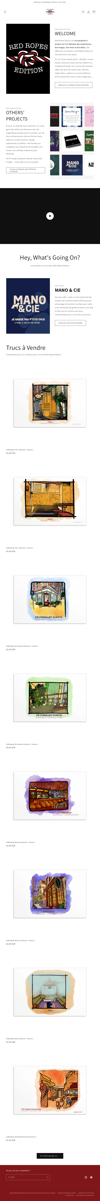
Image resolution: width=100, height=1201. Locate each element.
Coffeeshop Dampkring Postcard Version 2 (21, 1137)
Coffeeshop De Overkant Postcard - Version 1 (22, 744)
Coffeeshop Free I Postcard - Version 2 (19, 450)
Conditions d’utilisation (86, 1193)
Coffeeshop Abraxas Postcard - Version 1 (20, 941)
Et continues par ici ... (50, 1156)
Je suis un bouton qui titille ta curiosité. (23, 170)
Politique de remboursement (67, 1193)
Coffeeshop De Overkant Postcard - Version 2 (22, 646)
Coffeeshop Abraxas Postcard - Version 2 (20, 842)
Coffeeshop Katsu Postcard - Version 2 (19, 1039)
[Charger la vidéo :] (50, 216)
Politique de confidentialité (85, 1195)
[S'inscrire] (47, 1177)
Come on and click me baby (70, 323)
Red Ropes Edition (20, 1193)
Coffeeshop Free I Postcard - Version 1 (19, 548)
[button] (5, 12)
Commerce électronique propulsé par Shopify (40, 1193)
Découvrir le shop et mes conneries (74, 85)
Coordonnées (69, 1195)
